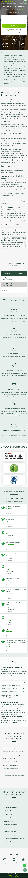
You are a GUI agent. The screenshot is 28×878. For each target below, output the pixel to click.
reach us (24, 339)
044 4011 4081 (14, 722)
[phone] (21, 2)
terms (21, 29)
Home (2, 88)
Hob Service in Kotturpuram (11, 88)
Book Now (14, 26)
